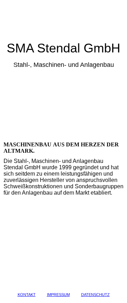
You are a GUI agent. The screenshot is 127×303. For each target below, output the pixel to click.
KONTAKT (27, 294)
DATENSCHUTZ (95, 294)
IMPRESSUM (58, 294)
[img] (63, 20)
